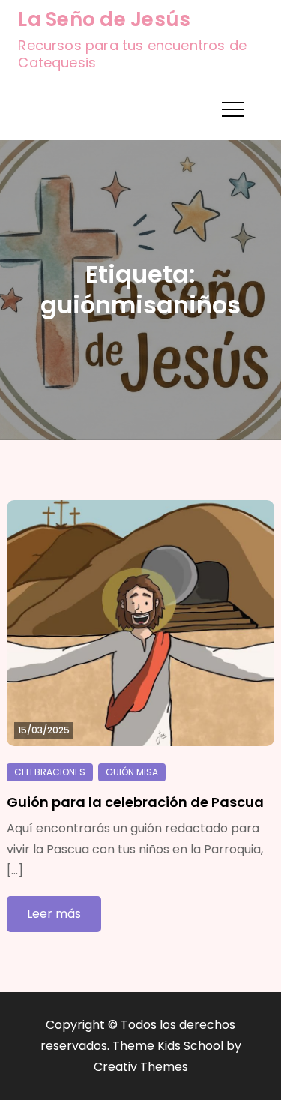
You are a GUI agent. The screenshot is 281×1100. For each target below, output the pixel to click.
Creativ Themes (141, 1066)
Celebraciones (49, 772)
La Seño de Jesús (104, 19)
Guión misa (132, 772)
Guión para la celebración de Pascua (135, 802)
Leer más (54, 913)
